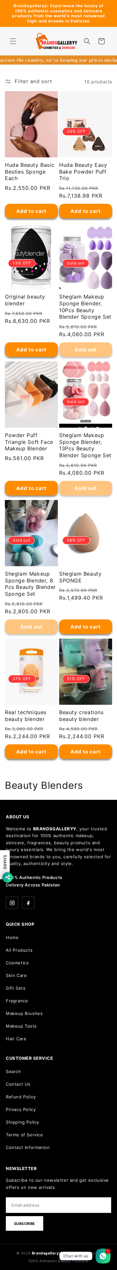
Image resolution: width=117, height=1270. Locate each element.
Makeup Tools (21, 1026)
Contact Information (28, 1147)
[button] (13, 41)
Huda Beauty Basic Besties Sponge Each (29, 172)
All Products (19, 950)
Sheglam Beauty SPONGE (80, 577)
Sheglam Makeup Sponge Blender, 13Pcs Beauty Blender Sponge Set (85, 445)
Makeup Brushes (24, 1013)
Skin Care (16, 975)
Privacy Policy (21, 1109)
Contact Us (18, 1084)
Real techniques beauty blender (25, 715)
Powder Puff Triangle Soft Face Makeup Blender (29, 442)
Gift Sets (15, 988)
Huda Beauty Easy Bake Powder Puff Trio (83, 172)
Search (13, 1071)
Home (12, 937)
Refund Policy (21, 1096)
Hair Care (16, 1038)
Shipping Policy (22, 1122)
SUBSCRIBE (24, 1223)
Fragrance (17, 1000)
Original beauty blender (25, 300)
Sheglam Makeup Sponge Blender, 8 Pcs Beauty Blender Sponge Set (30, 583)
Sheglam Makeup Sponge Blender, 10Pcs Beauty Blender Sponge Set (85, 306)
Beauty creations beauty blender (81, 715)
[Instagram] (12, 903)
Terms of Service (24, 1134)
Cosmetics (17, 962)
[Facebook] (28, 903)
